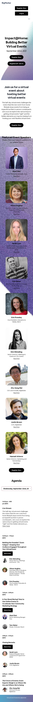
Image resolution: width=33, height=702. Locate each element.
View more (6, 526)
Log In (21, 13)
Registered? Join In (16, 64)
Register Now (21, 8)
